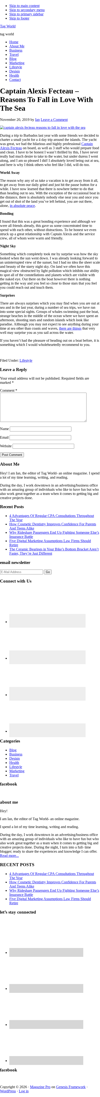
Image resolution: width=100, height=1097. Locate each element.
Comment (8, 390)
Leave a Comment (54, 120)
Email (4, 437)
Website (6, 446)
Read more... (9, 856)
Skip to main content (24, 6)
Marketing (16, 771)
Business (15, 754)
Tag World (8, 26)
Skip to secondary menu (27, 10)
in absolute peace (22, 206)
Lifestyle (26, 360)
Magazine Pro (40, 1087)
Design (14, 758)
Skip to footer (19, 18)
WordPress (8, 1091)
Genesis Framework (71, 1087)
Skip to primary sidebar (26, 14)
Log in (24, 1091)
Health (14, 763)
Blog (13, 750)
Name (4, 429)
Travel (14, 775)
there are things (70, 328)
